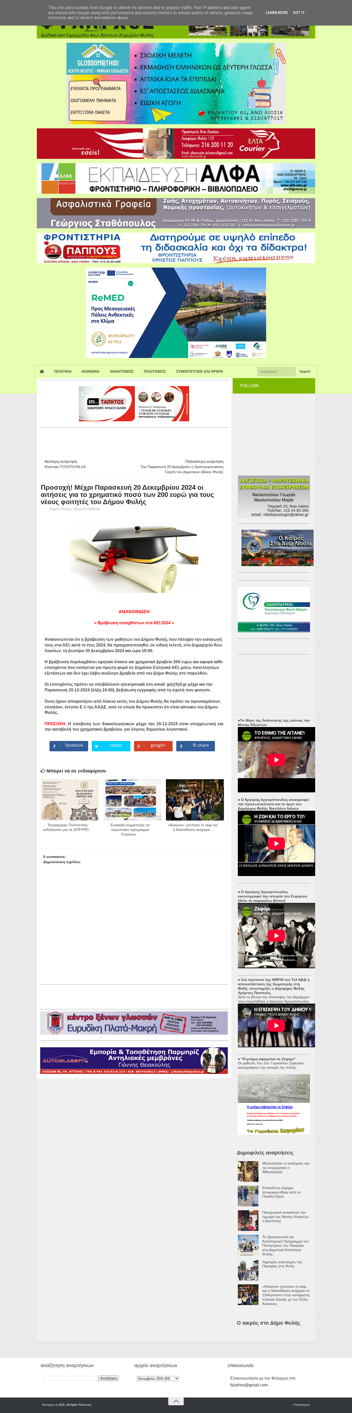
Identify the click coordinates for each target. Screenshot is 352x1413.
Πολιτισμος (155, 371)
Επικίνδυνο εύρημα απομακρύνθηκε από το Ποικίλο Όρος (281, 1192)
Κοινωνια (90, 371)
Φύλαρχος (48, 1404)
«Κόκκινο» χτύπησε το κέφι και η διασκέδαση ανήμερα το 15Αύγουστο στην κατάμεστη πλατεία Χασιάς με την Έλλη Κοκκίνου (285, 1295)
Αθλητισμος (121, 371)
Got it (299, 13)
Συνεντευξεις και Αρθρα (199, 371)
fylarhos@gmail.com (249, 1385)
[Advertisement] (133, 441)
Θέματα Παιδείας (87, 509)
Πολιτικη (62, 371)
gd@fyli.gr (177, 684)
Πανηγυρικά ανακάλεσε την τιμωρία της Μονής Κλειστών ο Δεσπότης (285, 1216)
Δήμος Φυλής (61, 509)
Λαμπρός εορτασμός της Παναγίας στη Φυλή (282, 1264)
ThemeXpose (301, 1404)
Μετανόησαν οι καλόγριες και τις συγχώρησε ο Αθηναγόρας (285, 1167)
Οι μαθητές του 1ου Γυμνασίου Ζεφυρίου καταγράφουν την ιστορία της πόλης (271, 1065)
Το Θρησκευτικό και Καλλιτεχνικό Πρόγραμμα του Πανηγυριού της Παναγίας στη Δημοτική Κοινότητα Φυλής (285, 1245)
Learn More (277, 13)
